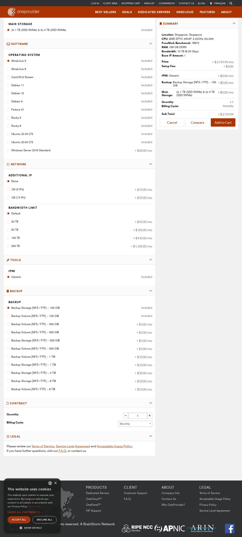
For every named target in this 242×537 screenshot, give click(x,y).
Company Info (171, 493)
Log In (95, 3)
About (226, 12)
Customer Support (135, 493)
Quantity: (13, 414)
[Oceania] (68, 515)
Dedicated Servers (154, 12)
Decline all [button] (44, 519)
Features (207, 12)
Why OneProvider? (173, 504)
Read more (34, 506)
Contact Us (186, 3)
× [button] (55, 483)
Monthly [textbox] (125, 423)
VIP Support (93, 510)
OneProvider (25, 12)
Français (220, 3)
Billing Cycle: (15, 422)
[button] (32, 512)
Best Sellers (105, 12)
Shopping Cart (130, 3)
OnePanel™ (93, 504)
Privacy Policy (207, 504)
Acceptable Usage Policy (114, 446)
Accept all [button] (19, 519)
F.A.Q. (63, 451)
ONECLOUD (185, 12)
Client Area (110, 3)
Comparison (167, 3)
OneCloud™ (94, 498)
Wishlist (149, 3)
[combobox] (135, 424)
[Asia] (63, 495)
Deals (127, 12)
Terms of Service (43, 446)
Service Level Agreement (73, 446)
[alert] (32, 505)
